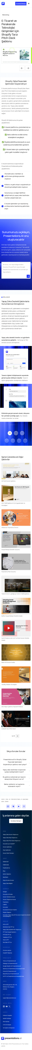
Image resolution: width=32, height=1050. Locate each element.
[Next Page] (17, 736)
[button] (28, 3)
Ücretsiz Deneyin (21, 3)
